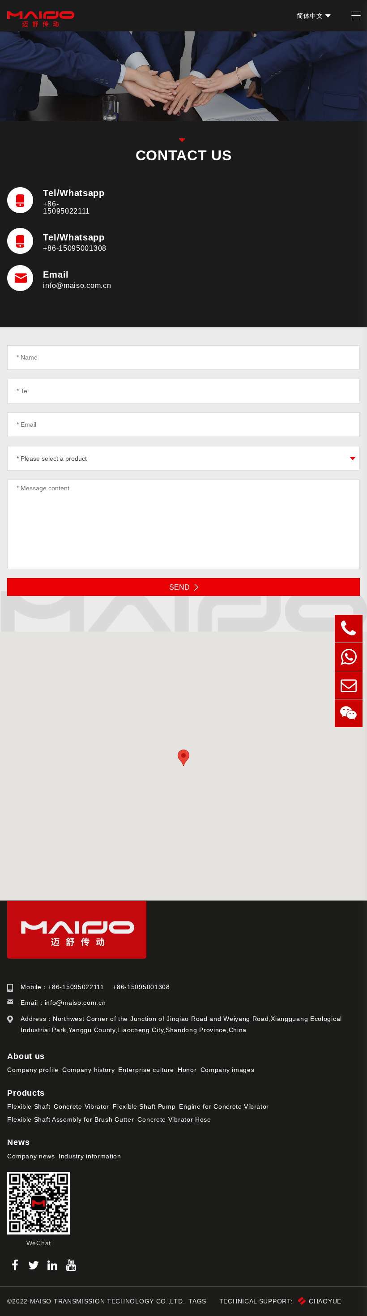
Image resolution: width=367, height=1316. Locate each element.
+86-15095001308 (75, 248)
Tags (197, 1301)
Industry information (90, 1156)
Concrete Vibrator (81, 1106)
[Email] (349, 685)
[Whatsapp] (349, 657)
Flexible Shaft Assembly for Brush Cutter (70, 1119)
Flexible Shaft (28, 1106)
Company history (88, 1069)
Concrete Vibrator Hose (174, 1119)
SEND (179, 587)
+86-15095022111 (66, 207)
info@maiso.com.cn (77, 285)
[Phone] (349, 629)
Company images (228, 1069)
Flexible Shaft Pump (144, 1106)
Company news (31, 1156)
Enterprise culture (146, 1069)
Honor (187, 1069)
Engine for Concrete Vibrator (224, 1106)
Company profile (33, 1069)
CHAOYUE (325, 1301)
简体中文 (310, 15)
